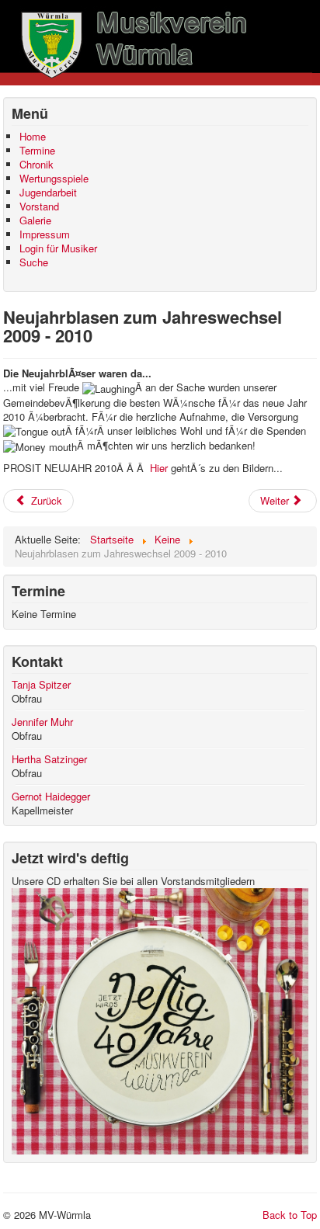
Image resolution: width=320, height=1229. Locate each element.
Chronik (36, 165)
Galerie (35, 220)
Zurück (45, 500)
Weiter (276, 500)
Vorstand (39, 207)
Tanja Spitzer (41, 684)
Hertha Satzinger (49, 759)
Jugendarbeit (48, 193)
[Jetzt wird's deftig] (160, 1019)
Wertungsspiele (54, 179)
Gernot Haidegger (51, 796)
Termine (37, 151)
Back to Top (290, 1214)
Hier (159, 467)
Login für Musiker (58, 248)
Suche (33, 262)
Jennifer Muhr (42, 721)
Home (32, 137)
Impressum (44, 234)
